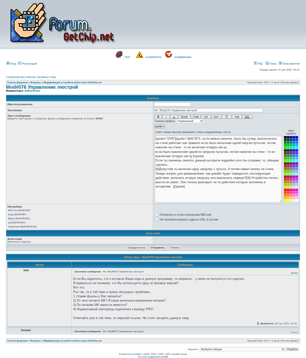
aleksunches (32, 90)
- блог (126, 56)
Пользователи (291, 63)
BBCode (12, 210)
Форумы (35, 82)
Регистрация (29, 63)
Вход (12, 63)
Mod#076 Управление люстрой (42, 87)
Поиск (272, 63)
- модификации (182, 56)
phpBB (137, 354)
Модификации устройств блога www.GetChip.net (73, 82)
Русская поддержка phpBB (153, 356)
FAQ (260, 63)
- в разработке (152, 56)
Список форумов (17, 82)
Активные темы (46, 77)
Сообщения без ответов (20, 77)
